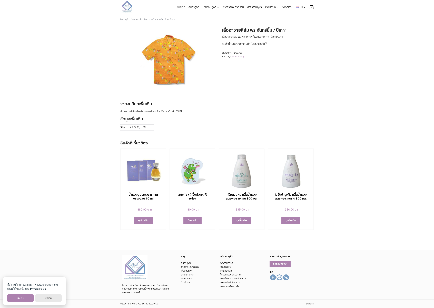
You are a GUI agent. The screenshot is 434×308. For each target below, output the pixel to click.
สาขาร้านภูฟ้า (254, 7)
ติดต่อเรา (286, 7)
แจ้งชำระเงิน (271, 7)
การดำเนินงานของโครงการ (233, 279)
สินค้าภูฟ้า (194, 7)
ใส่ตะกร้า (192, 220)
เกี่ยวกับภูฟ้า (209, 7)
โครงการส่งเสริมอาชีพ (231, 275)
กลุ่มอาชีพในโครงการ (230, 282)
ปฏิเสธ (48, 298)
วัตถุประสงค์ (226, 271)
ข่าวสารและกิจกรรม (233, 7)
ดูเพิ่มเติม (143, 220)
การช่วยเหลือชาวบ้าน (230, 286)
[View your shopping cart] (312, 7)
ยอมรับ (20, 298)
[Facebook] (273, 277)
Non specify (136, 19)
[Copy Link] (286, 277)
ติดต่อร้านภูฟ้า (280, 264)
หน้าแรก (180, 7)
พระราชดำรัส (226, 263)
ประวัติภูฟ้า (225, 267)
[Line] (279, 277)
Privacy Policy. (38, 289)
